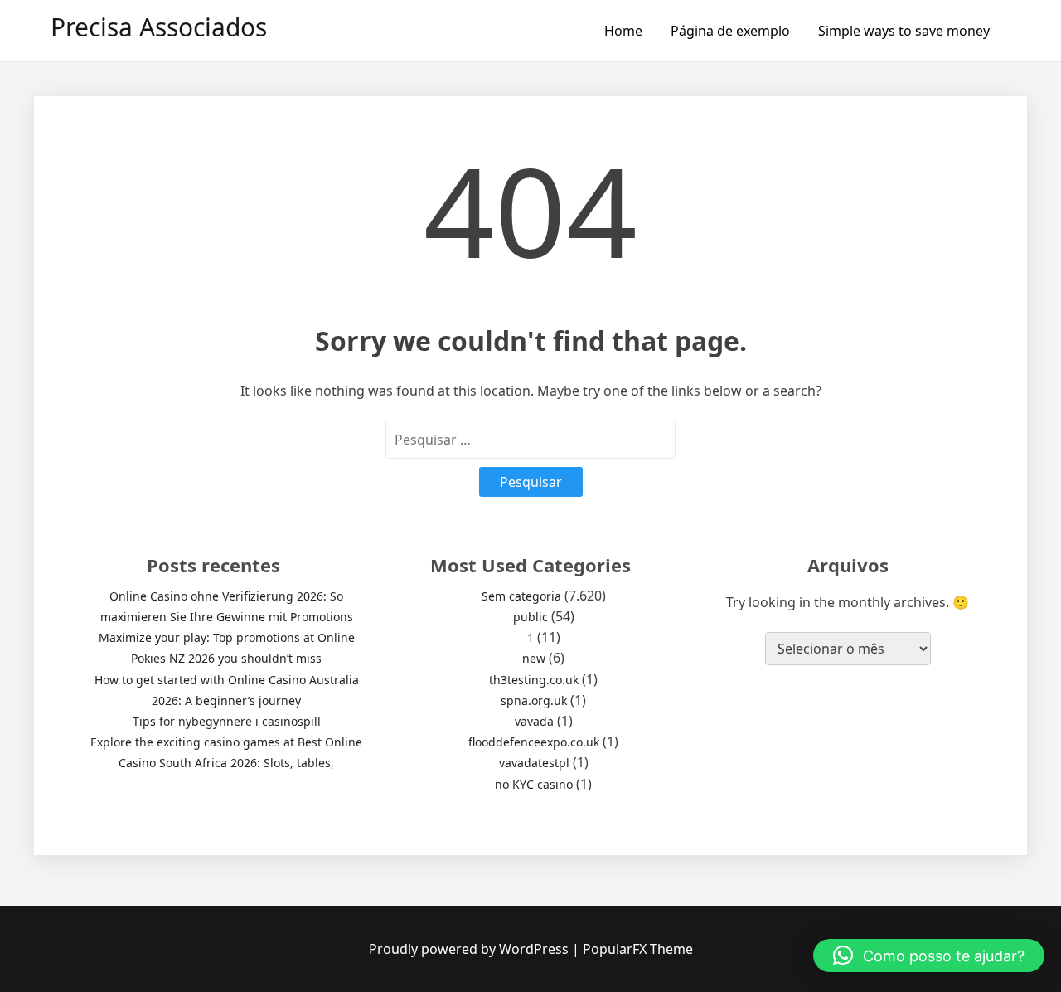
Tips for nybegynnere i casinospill (227, 721)
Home (623, 31)
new (533, 658)
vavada (534, 721)
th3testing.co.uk (534, 680)
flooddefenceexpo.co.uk (533, 742)
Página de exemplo (730, 31)
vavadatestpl (534, 763)
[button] (928, 955)
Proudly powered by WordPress (470, 949)
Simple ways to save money (904, 31)
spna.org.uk (534, 700)
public (530, 617)
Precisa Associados (159, 27)
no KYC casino (534, 784)
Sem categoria (521, 596)
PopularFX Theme (638, 949)
